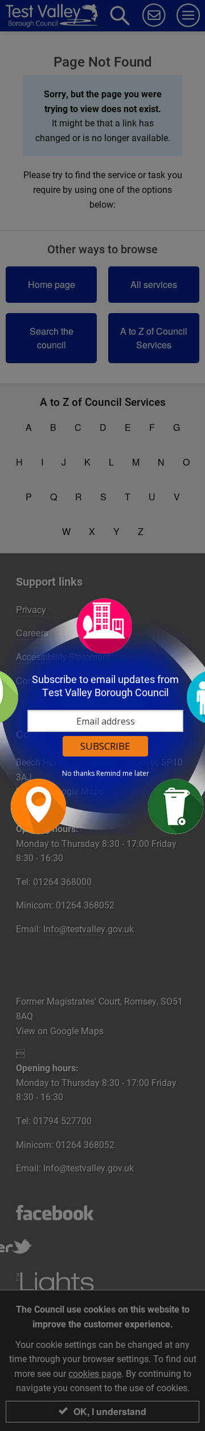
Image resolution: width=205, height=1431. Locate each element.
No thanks (78, 773)
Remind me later (122, 773)
